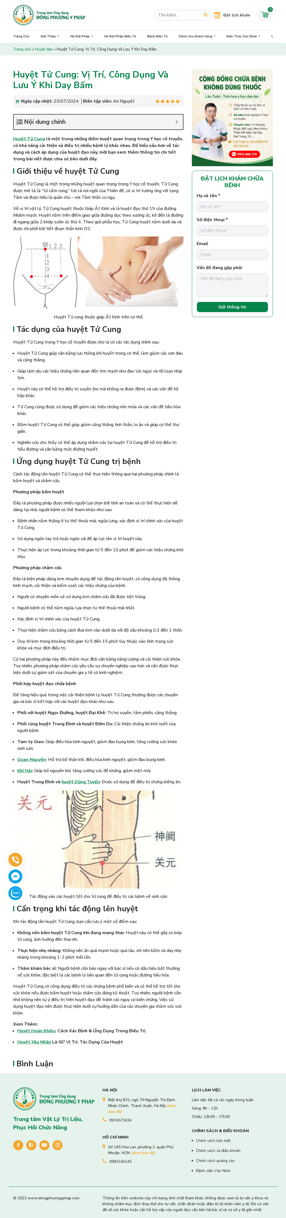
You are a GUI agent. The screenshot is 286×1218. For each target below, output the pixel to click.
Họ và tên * (208, 196)
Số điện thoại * (212, 220)
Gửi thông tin (232, 307)
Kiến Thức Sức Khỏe (242, 36)
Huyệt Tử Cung (29, 139)
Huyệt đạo (44, 49)
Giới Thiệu (48, 36)
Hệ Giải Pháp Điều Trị (120, 36)
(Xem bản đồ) (143, 1153)
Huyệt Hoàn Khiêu (36, 1031)
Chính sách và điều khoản (218, 1150)
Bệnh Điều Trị (157, 36)
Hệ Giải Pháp (80, 36)
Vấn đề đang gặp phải (219, 268)
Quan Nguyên (31, 760)
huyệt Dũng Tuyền (80, 782)
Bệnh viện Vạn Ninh (213, 1170)
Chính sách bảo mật (213, 1140)
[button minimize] (176, 122)
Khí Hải (24, 771)
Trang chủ (22, 49)
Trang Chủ (21, 36)
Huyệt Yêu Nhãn (34, 1042)
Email (202, 244)
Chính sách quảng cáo (215, 1160)
